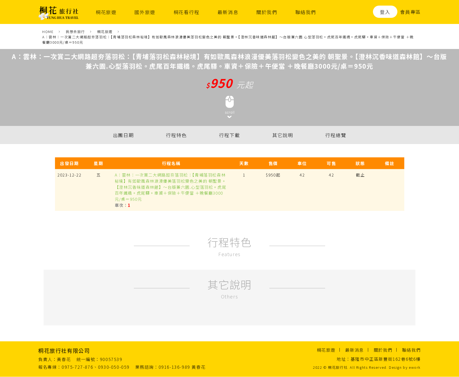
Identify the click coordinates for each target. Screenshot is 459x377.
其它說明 (282, 135)
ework (415, 367)
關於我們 (266, 12)
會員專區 (410, 11)
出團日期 (123, 135)
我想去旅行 (75, 31)
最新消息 (228, 12)
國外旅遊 (144, 12)
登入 (385, 11)
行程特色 (176, 135)
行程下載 (229, 135)
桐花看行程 (186, 12)
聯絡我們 (305, 12)
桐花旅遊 (106, 12)
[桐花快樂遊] (58, 12)
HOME (47, 31)
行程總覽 (335, 135)
